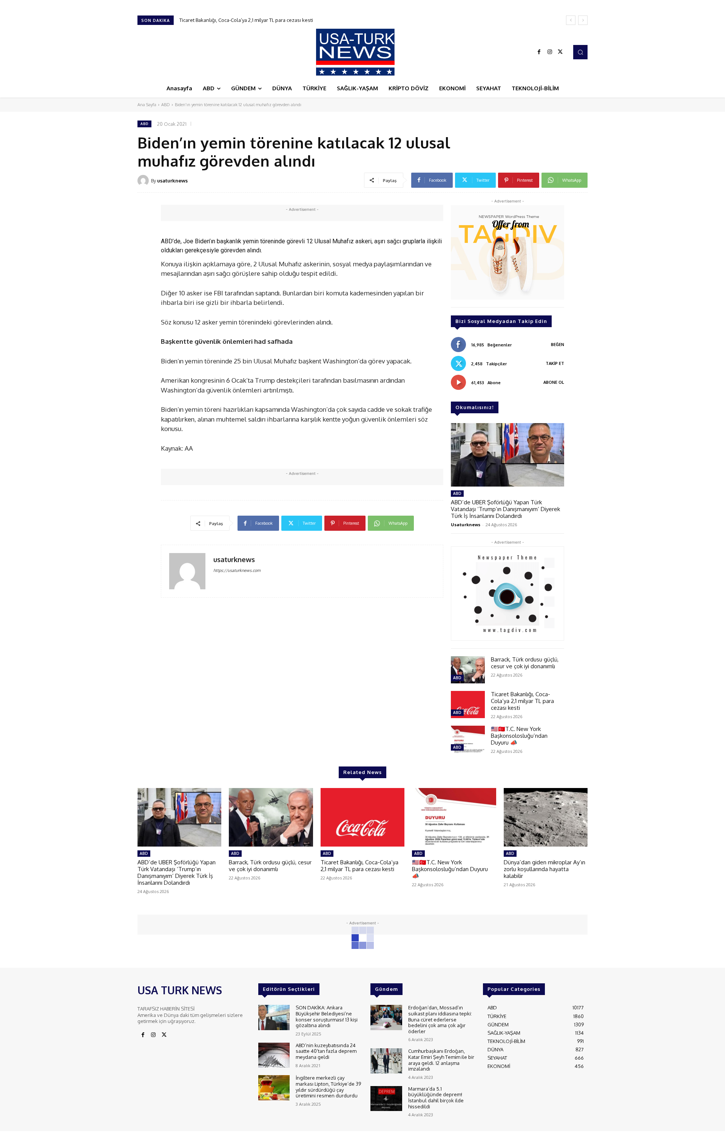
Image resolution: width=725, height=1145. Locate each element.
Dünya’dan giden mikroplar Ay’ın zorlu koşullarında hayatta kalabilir (544, 869)
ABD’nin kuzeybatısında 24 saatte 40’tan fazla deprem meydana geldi (326, 1051)
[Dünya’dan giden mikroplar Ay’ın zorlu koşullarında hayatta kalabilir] (546, 817)
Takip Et (555, 363)
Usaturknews (465, 524)
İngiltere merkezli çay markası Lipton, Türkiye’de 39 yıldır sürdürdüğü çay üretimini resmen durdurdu (328, 1087)
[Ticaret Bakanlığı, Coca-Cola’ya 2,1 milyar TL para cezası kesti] (468, 704)
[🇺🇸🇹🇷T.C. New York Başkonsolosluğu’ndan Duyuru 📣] (468, 739)
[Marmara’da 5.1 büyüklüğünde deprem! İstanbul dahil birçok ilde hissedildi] (386, 1098)
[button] (580, 52)
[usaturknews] (144, 180)
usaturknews (172, 181)
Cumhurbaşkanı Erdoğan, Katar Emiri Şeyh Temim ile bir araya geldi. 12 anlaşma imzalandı (441, 1060)
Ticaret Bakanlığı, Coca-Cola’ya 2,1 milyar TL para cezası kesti (522, 701)
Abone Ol (553, 382)
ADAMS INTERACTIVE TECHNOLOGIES (292, 1137)
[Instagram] (550, 52)
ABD (165, 104)
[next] (583, 20)
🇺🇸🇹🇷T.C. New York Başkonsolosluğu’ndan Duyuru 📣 (241, 20)
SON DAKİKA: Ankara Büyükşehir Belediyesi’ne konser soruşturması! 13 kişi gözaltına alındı (327, 1016)
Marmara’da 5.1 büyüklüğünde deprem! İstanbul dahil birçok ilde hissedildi (436, 1097)
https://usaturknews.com (237, 570)
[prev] (570, 20)
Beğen (557, 344)
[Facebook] (539, 52)
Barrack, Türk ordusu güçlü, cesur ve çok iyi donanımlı (524, 663)
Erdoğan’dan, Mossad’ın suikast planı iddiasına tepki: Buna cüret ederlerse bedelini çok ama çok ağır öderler (440, 1019)
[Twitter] (560, 52)
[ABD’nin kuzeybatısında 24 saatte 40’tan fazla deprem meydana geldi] (274, 1055)
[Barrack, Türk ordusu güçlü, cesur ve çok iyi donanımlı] (468, 669)
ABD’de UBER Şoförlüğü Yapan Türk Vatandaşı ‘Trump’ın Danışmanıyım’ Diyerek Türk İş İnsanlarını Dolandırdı (505, 509)
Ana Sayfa (146, 104)
